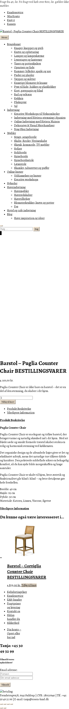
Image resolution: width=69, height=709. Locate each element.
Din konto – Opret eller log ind (14, 633)
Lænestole (20, 164)
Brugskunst (14, 44)
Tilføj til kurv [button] (29, 585)
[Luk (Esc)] (11, 704)
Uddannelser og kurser (27, 176)
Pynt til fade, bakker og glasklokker (35, 87)
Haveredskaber (23, 195)
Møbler (11, 133)
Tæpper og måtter (25, 79)
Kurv (11, 20)
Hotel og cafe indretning (21, 210)
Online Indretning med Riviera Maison (37, 121)
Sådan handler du (13, 617)
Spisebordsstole (24, 160)
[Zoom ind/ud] (1, 704)
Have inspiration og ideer (29, 218)
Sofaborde (20, 152)
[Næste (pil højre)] (4, 707)
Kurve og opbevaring (26, 52)
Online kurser (15, 172)
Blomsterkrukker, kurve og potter (34, 203)
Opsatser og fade (24, 67)
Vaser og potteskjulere (27, 64)
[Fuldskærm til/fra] (4, 704)
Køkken (18, 98)
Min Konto (13, 16)
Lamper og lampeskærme (29, 56)
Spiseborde (21, 156)
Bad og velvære (23, 94)
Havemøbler (21, 191)
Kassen (11, 24)
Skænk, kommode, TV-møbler (31, 145)
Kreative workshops (26, 179)
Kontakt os (13, 611)
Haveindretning (16, 187)
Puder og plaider (24, 75)
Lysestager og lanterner (28, 60)
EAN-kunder (14, 600)
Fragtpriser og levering (14, 605)
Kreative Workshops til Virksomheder (37, 114)
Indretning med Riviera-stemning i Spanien (39, 118)
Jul (15, 106)
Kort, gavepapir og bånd (28, 91)
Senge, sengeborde (25, 137)
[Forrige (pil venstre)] (1, 707)
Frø (16, 207)
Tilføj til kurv (7, 402)
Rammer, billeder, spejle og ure (32, 71)
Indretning (13, 110)
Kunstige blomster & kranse (30, 83)
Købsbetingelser (17, 592)
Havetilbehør (22, 199)
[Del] (8, 704)
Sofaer (18, 149)
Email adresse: (9, 670)
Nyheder (12, 183)
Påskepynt (20, 102)
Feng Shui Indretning (26, 129)
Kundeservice (15, 12)
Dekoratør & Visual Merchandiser (34, 125)
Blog (9, 214)
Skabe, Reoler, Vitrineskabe (30, 141)
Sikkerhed (13, 623)
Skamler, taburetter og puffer (31, 168)
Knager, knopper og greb (28, 48)
